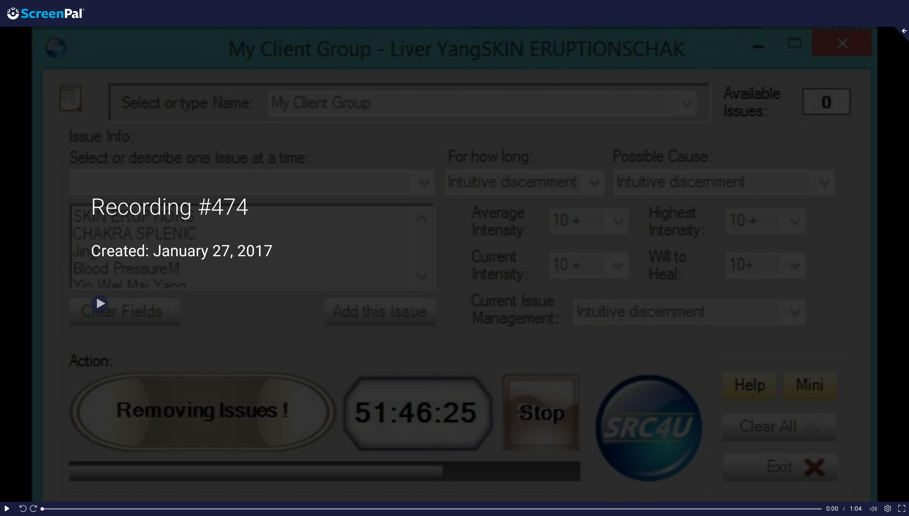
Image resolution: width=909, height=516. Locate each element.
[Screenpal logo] (42, 13)
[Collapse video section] (900, 34)
